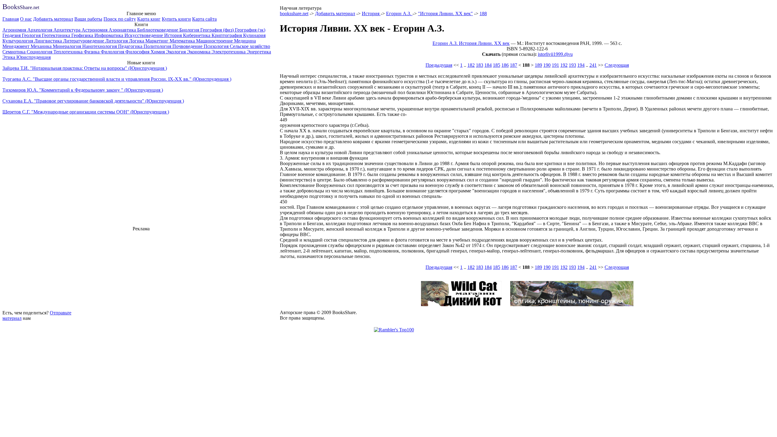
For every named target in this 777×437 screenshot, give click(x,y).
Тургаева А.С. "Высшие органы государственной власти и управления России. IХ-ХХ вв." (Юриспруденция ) (116, 79)
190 (547, 65)
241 (593, 65)
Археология (40, 29)
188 (483, 13)
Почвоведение (188, 46)
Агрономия (14, 29)
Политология (158, 46)
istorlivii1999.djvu (555, 54)
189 (538, 65)
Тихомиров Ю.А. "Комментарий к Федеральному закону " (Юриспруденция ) (82, 90)
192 (564, 65)
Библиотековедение (158, 29)
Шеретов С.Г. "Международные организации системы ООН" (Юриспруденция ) (85, 111)
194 (581, 65)
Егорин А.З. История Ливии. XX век (471, 43)
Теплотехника (68, 51)
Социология (40, 51)
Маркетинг (157, 40)
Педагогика (131, 46)
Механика (42, 46)
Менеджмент (16, 46)
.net (20, 7)
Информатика (109, 35)
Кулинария (254, 35)
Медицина (245, 40)
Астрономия (95, 29)
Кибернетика (197, 35)
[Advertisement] (141, 269)
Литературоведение (84, 40)
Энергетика (259, 51)
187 (513, 65)
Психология (217, 46)
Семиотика (14, 51)
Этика (9, 57)
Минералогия (67, 46)
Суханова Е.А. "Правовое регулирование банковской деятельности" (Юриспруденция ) (93, 100)
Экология (176, 51)
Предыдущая (439, 65)
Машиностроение (215, 40)
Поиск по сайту (119, 19)
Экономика (199, 51)
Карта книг (149, 19)
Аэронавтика (123, 29)
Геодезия (12, 35)
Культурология (18, 40)
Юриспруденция (33, 57)
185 (496, 65)
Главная (10, 19)
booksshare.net (294, 13)
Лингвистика (48, 40)
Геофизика (82, 35)
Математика (183, 40)
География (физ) (217, 29)
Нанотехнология (100, 46)
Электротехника (229, 51)
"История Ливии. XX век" (445, 13)
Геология (32, 35)
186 (505, 65)
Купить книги (176, 19)
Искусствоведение (144, 35)
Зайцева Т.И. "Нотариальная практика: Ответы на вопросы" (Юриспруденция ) (84, 68)
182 (471, 65)
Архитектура (67, 29)
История (173, 35)
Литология (117, 40)
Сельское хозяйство (250, 46)
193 (572, 65)
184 (488, 65)
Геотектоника (56, 35)
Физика (92, 51)
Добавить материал (53, 19)
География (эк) (250, 29)
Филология (113, 51)
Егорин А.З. (399, 13)
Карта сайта (204, 19)
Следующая (617, 65)
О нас (26, 19)
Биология (189, 29)
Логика (137, 40)
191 (555, 65)
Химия (158, 51)
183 (479, 65)
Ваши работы (88, 19)
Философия (138, 51)
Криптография (227, 35)
